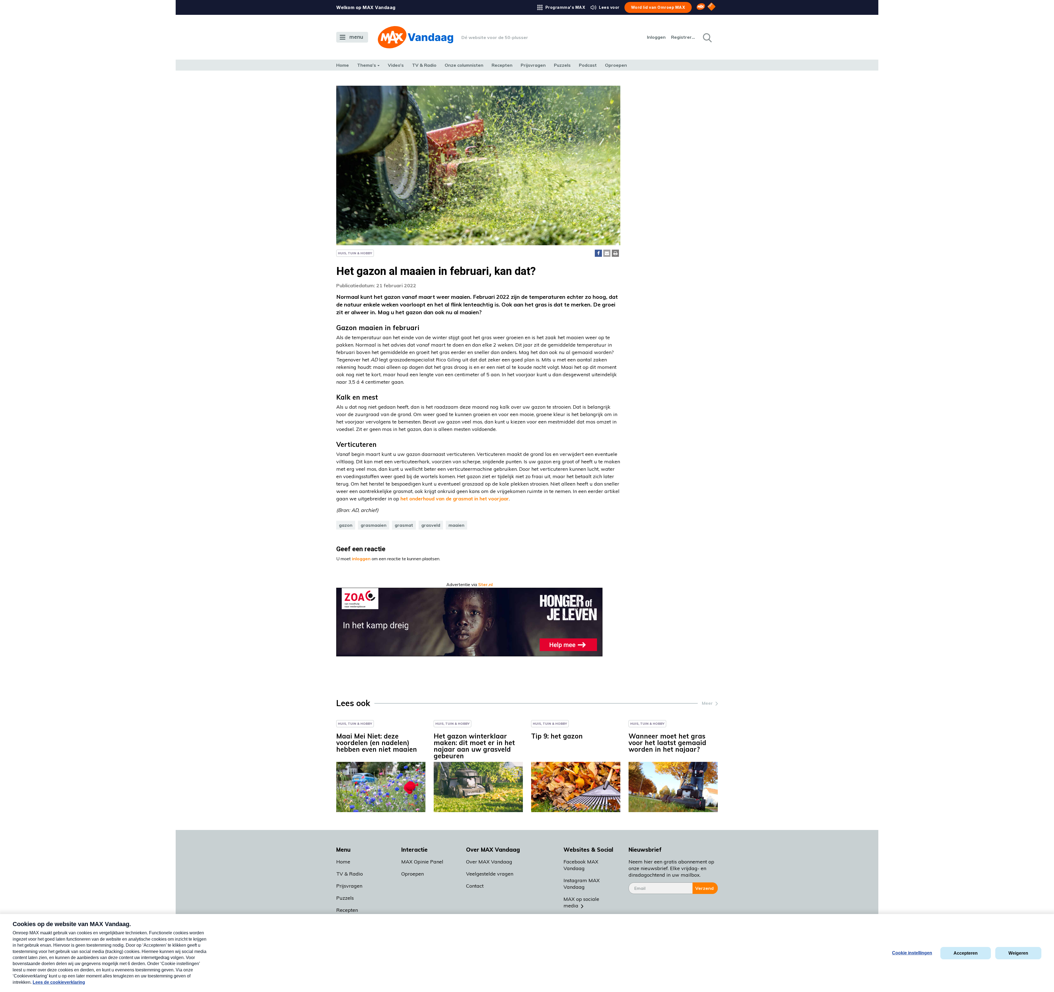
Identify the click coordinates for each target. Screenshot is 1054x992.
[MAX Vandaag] (415, 37)
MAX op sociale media (581, 902)
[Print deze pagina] (615, 253)
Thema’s (366, 65)
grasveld (430, 525)
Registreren (683, 37)
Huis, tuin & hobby (355, 253)
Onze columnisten (464, 65)
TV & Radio (424, 65)
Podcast (588, 65)
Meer (707, 703)
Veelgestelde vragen (489, 874)
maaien (456, 525)
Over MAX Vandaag (489, 862)
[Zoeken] (706, 37)
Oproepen (616, 65)
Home (342, 65)
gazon (345, 525)
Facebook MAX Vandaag (581, 865)
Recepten (502, 65)
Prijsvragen (533, 65)
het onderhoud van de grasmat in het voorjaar (454, 498)
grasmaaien (373, 525)
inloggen (361, 558)
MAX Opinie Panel (422, 862)
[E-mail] (606, 253)
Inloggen (656, 37)
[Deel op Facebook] (598, 253)
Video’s (396, 65)
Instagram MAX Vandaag (582, 883)
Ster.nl (485, 584)
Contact (475, 886)
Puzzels (562, 65)
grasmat (404, 525)
